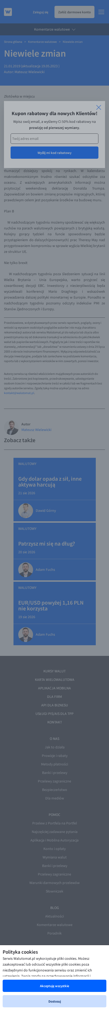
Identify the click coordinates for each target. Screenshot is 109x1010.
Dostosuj (54, 1001)
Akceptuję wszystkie (54, 986)
